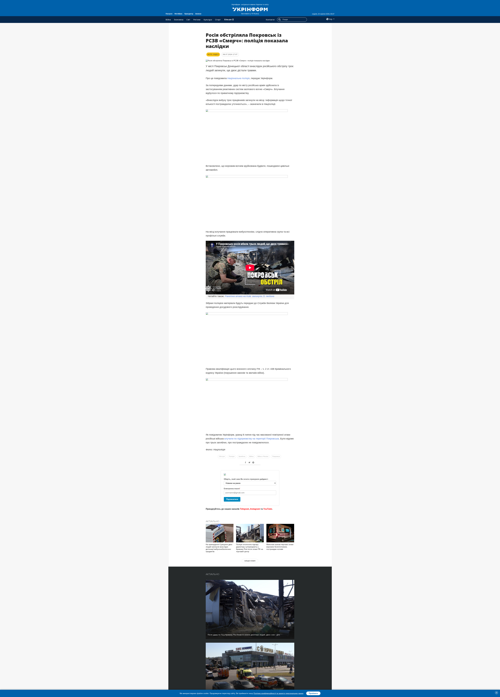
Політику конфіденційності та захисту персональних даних (278, 693)
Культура (208, 19)
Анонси (198, 14)
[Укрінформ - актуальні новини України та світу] (249, 9)
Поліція (232, 456)
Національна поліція (238, 78)
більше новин (250, 561)
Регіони (196, 19)
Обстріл (222, 456)
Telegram (244, 509)
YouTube (267, 509)
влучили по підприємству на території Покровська (251, 438)
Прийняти (313, 693)
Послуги (169, 14)
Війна (168, 19)
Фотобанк (178, 14)
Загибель (242, 456)
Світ (188, 19)
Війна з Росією (263, 456)
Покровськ (276, 456)
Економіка (178, 19)
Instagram (255, 509)
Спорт (218, 19)
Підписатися (232, 499)
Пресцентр (188, 14)
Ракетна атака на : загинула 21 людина (249, 296)
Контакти (270, 19)
